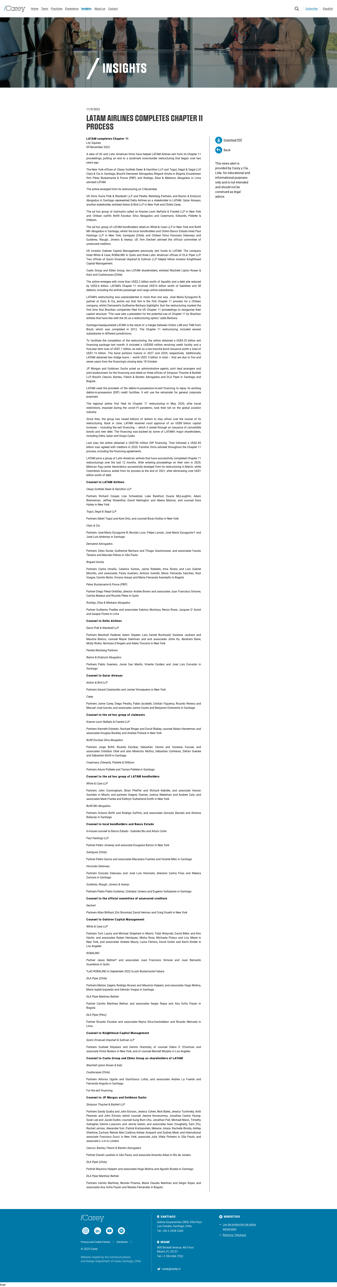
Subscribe (311, 8)
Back (227, 150)
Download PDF (233, 140)
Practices (56, 8)
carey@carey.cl (171, 1269)
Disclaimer (122, 1242)
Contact (113, 8)
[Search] (296, 8)
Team (44, 8)
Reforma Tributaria (234, 1235)
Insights (86, 8)
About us (99, 8)
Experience (71, 8)
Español (328, 8)
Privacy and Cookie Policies (95, 1242)
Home (34, 8)
